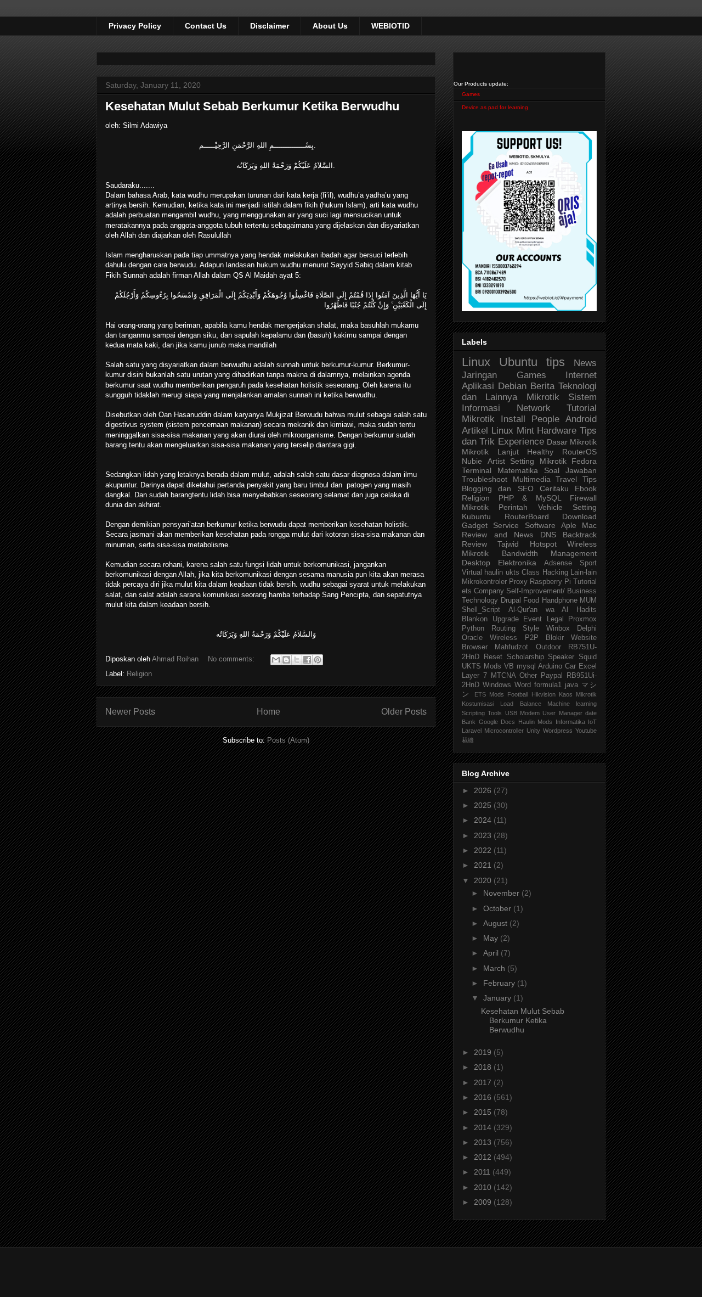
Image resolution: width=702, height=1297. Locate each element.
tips (555, 362)
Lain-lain (583, 572)
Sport (588, 563)
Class (531, 572)
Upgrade (505, 619)
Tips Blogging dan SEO (529, 484)
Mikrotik (542, 397)
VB (509, 666)
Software (540, 525)
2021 (484, 865)
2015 (484, 1112)
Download (579, 516)
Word (522, 685)
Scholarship (525, 657)
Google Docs (497, 721)
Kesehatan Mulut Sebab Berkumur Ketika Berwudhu (252, 106)
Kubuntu (476, 516)
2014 (484, 1127)
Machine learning (572, 703)
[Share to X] (296, 659)
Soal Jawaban (570, 470)
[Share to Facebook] (307, 659)
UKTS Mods (481, 666)
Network (534, 408)
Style (531, 628)
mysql (526, 666)
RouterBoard (527, 516)
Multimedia (532, 479)
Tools (495, 713)
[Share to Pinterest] (317, 659)
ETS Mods (489, 694)
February (500, 983)
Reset (493, 657)
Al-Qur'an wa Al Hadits (552, 610)
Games (471, 94)
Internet (581, 375)
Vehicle (550, 507)
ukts (512, 572)
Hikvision (543, 694)
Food (531, 600)
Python (473, 628)
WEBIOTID (390, 25)
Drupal (511, 600)
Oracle (472, 638)
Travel (566, 479)
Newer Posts (130, 711)
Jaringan (479, 375)
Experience (521, 441)
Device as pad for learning (495, 107)
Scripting (473, 713)
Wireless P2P (514, 638)
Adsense (558, 563)
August (496, 923)
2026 (484, 790)
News (585, 363)
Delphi (587, 628)
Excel (588, 666)
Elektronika (517, 562)
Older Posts (404, 711)
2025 (484, 805)
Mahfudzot (511, 647)
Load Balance (520, 703)
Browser (475, 647)
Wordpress (558, 730)
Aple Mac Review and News (529, 530)
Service (506, 525)
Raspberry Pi (550, 582)
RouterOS (579, 451)
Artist (496, 461)
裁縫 (468, 740)
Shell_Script (481, 610)
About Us (330, 25)
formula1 (548, 685)
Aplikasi (478, 386)
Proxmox (582, 619)
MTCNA (503, 676)
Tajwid (508, 544)
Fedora (584, 461)
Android (581, 419)
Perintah (513, 507)
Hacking (555, 572)
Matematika (517, 470)
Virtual (472, 572)
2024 (484, 820)
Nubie (472, 461)
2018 (484, 1067)
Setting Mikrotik (538, 461)
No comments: (232, 659)
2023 (484, 835)
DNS (548, 534)
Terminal (476, 470)
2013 (484, 1142)
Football (517, 694)
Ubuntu (518, 362)
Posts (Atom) (288, 740)
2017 (484, 1082)
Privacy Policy (135, 25)
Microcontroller (504, 730)
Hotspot (543, 544)
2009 (484, 1202)
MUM (588, 600)
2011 (483, 1171)
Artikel (475, 430)
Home (268, 711)
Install (513, 419)
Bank (468, 721)
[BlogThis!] (286, 659)
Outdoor (548, 647)
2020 (484, 880)
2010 (484, 1187)
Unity (533, 730)
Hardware (556, 430)
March (495, 968)
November (502, 893)
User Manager (562, 713)
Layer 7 (474, 676)
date (591, 713)
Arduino (550, 666)
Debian (512, 386)
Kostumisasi (478, 703)
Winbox (558, 628)
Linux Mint (512, 430)
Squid (588, 657)
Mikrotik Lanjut (490, 451)
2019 (484, 1052)
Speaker (561, 657)
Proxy (518, 582)
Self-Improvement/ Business (551, 591)
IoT (592, 721)
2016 (484, 1097)
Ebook (586, 488)
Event (532, 619)
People (545, 419)
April (492, 952)
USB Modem (522, 713)
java (571, 685)
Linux (476, 362)
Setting (585, 507)
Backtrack (580, 534)
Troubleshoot (484, 479)
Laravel (472, 730)
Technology (480, 600)
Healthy (540, 451)
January (498, 997)
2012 (484, 1157)
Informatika (570, 721)
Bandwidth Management (549, 553)
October (498, 908)
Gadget (475, 525)
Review (474, 544)
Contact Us (206, 25)
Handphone (560, 600)
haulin (493, 572)
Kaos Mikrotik (578, 694)
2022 (484, 850)
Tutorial (585, 582)
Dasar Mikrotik (572, 441)
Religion (139, 674)
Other (528, 676)
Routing (503, 628)
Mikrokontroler (484, 582)
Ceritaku (554, 488)
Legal (555, 619)
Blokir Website (571, 638)
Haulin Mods (535, 721)
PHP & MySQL (530, 497)
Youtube (586, 730)
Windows (497, 685)
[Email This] (275, 659)
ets (467, 591)
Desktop (476, 562)
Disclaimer (269, 25)
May (491, 938)
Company (489, 591)
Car (570, 666)
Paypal (552, 676)
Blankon (475, 619)
